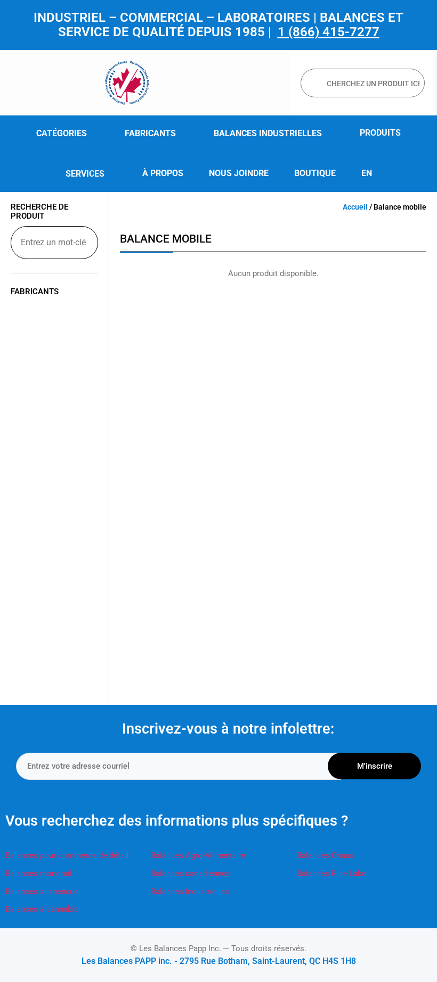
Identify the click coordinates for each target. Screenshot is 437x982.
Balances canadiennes (190, 873)
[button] (67, 133)
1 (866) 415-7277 (328, 31)
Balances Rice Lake (331, 873)
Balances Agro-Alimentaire (198, 855)
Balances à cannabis (41, 909)
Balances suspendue (41, 891)
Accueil (355, 207)
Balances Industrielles (190, 891)
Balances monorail (38, 873)
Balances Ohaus (325, 855)
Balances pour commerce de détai (66, 855)
